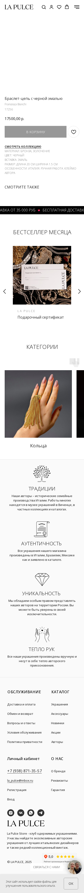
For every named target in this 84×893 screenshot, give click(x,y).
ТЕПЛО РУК (42, 649)
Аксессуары (59, 714)
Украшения (59, 704)
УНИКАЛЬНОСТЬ (41, 593)
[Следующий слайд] (79, 291)
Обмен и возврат (20, 714)
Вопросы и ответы (21, 723)
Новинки (57, 723)
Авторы (57, 742)
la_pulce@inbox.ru (20, 780)
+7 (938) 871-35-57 (24, 770)
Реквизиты (59, 780)
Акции (55, 732)
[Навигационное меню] (76, 7)
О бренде (58, 771)
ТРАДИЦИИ (42, 488)
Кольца (38, 445)
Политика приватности (24, 742)
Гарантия (58, 790)
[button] (44, 7)
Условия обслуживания (24, 732)
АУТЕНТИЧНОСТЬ (41, 543)
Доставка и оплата (21, 704)
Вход (11, 799)
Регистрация (16, 790)
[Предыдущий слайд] (4, 291)
